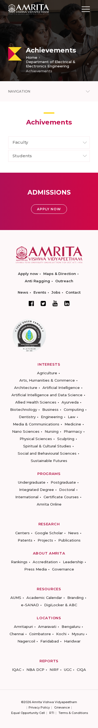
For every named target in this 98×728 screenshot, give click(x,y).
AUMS (15, 597)
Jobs (55, 292)
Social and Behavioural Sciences (47, 453)
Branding (75, 597)
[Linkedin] (67, 303)
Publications (69, 540)
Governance (63, 569)
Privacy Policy (39, 707)
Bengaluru (71, 626)
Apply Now (49, 209)
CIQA (81, 669)
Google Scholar (49, 533)
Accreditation (45, 562)
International (26, 497)
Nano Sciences (25, 431)
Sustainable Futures (49, 460)
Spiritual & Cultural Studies (47, 446)
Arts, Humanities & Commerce (47, 380)
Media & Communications (36, 424)
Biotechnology (23, 409)
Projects (45, 540)
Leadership (73, 562)
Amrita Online (49, 504)
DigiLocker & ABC (60, 605)
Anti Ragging (37, 281)
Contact (73, 292)
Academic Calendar (44, 597)
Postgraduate (63, 482)
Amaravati (47, 626)
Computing (74, 409)
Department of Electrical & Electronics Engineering (50, 64)
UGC (68, 669)
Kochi (61, 634)
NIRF (54, 669)
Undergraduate (31, 482)
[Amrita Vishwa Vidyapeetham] (28, 8)
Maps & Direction (59, 273)
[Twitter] (43, 303)
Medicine (73, 424)
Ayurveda (70, 402)
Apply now (28, 273)
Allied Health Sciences (35, 402)
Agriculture (47, 373)
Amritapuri (23, 626)
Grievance (62, 707)
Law (71, 417)
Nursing (52, 431)
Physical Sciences (36, 439)
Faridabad (49, 641)
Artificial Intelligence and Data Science (46, 395)
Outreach (64, 281)
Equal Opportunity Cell (28, 713)
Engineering (52, 417)
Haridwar (72, 641)
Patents (25, 540)
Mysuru (78, 634)
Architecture (25, 387)
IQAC (16, 669)
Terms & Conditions (73, 713)
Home (31, 57)
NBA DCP (35, 669)
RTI (51, 713)
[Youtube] (55, 303)
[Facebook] (31, 303)
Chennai (17, 634)
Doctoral (67, 489)
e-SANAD (30, 605)
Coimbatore (40, 634)
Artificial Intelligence (61, 387)
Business (50, 409)
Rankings (19, 562)
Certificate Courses (61, 497)
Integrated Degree (36, 489)
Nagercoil (26, 641)
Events (39, 292)
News (23, 292)
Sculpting (65, 439)
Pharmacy (73, 431)
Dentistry (27, 417)
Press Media (35, 569)
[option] (49, 40)
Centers (22, 533)
